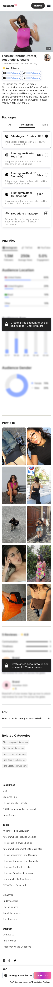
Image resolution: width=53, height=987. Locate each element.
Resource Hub (10, 797)
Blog (5, 791)
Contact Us (8, 934)
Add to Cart (42, 975)
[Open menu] (49, 5)
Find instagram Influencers (15, 742)
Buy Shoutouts (10, 919)
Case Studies (9, 815)
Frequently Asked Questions (17, 946)
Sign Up (38, 5)
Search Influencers (12, 913)
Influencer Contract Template (17, 867)
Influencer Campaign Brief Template (20, 861)
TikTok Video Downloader (15, 885)
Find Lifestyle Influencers (15, 766)
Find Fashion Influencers (14, 754)
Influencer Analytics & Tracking (18, 873)
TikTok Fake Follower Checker (17, 843)
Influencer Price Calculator (16, 831)
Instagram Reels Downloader (17, 879)
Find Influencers (10, 901)
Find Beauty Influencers (14, 760)
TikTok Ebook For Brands (15, 803)
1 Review (15, 68)
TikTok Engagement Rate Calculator (20, 855)
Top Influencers (10, 907)
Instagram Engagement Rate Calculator (22, 849)
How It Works (9, 940)
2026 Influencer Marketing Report (19, 809)
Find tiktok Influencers (13, 748)
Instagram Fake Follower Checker (19, 837)
